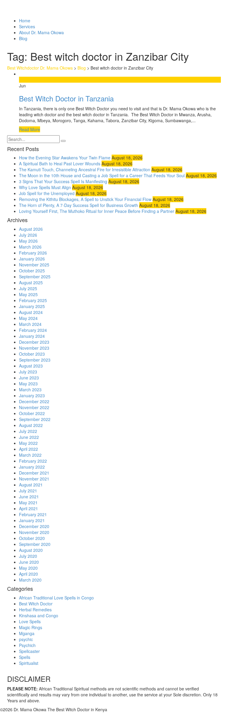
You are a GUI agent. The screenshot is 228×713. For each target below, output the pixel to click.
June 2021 (29, 497)
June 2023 (29, 378)
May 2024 (28, 318)
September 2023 (34, 360)
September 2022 (34, 419)
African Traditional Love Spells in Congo (56, 598)
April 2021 (28, 508)
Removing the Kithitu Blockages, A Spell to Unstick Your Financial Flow (85, 199)
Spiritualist (28, 663)
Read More (29, 129)
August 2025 (31, 282)
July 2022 (28, 431)
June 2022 (29, 437)
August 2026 (31, 229)
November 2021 (34, 479)
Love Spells (30, 621)
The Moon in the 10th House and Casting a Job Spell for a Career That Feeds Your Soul (102, 175)
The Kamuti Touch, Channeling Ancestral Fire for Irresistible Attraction (84, 169)
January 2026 (32, 259)
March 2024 (30, 324)
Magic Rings (30, 627)
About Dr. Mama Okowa (41, 32)
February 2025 (33, 300)
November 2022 (34, 407)
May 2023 (28, 384)
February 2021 (33, 514)
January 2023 (32, 395)
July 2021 (28, 491)
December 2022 (34, 401)
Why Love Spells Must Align (45, 187)
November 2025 (34, 265)
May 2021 (28, 502)
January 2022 (32, 467)
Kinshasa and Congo (38, 615)
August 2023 (31, 366)
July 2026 (28, 235)
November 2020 (34, 532)
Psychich (27, 645)
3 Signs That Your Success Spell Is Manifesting (63, 181)
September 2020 (34, 544)
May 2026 (28, 241)
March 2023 (30, 389)
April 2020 (28, 574)
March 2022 (30, 455)
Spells (24, 657)
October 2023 (32, 354)
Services (27, 26)
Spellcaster (29, 651)
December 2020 (34, 526)
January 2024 (32, 336)
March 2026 (30, 247)
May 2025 (28, 294)
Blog (23, 38)
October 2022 (32, 413)
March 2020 (30, 580)
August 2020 (31, 550)
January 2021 (32, 520)
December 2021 (34, 473)
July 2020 (28, 556)
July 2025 (28, 288)
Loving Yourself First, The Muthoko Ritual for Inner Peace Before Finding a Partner (96, 211)
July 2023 (28, 372)
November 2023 (34, 348)
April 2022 (28, 449)
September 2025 (34, 276)
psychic (26, 639)
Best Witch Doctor (36, 604)
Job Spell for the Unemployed (47, 193)
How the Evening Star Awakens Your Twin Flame (64, 158)
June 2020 (29, 562)
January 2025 (32, 306)
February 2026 (33, 253)
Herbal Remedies (35, 610)
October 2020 (32, 538)
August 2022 (31, 425)
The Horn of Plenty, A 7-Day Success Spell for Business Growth (78, 205)
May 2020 (28, 568)
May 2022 (28, 443)
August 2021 (31, 485)
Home (24, 20)
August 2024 (31, 312)
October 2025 (32, 271)
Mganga (26, 633)
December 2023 (34, 342)
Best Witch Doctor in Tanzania (66, 98)
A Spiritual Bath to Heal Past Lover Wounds (59, 164)
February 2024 (33, 330)
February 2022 (33, 461)
